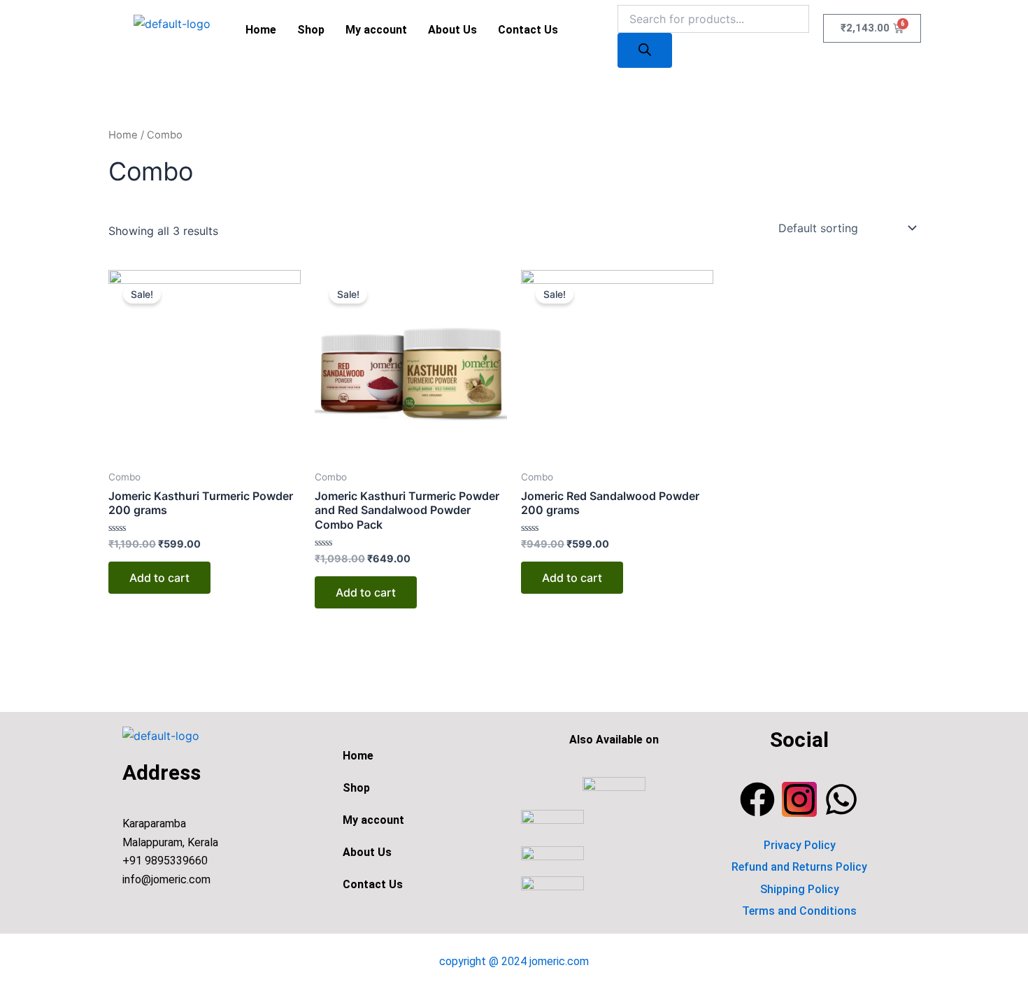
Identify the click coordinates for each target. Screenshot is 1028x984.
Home (260, 29)
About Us (452, 29)
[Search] (644, 50)
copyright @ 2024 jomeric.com (514, 961)
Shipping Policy (799, 889)
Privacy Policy (800, 845)
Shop (310, 29)
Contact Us (528, 29)
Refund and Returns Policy (799, 867)
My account (376, 29)
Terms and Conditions (799, 911)
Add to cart (159, 578)
